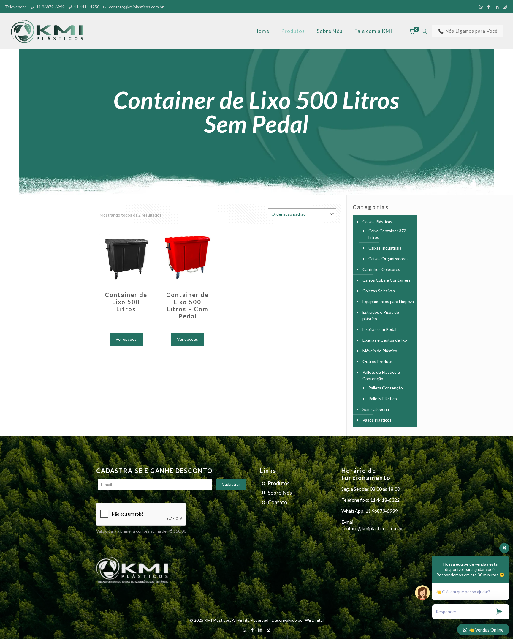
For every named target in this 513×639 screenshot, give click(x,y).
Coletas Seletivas (378, 290)
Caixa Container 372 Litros (387, 234)
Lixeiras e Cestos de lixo (384, 340)
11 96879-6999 (50, 6)
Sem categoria (375, 409)
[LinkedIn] (497, 6)
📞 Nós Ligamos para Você (468, 31)
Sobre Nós (280, 492)
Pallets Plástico (382, 398)
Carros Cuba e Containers (386, 280)
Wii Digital (314, 620)
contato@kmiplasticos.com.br (136, 6)
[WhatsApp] (481, 6)
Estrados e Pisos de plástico (380, 315)
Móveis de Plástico (379, 350)
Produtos (278, 483)
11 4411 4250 (86, 6)
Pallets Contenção (385, 387)
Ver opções (126, 339)
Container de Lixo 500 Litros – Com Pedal (187, 305)
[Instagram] (505, 6)
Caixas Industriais (384, 247)
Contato (277, 502)
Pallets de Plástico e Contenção (381, 375)
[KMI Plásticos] (48, 31)
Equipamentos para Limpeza (388, 301)
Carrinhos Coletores (381, 269)
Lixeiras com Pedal (379, 329)
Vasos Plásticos (377, 419)
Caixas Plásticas (377, 221)
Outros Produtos (378, 361)
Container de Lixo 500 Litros (126, 302)
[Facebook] (489, 6)
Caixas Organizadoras (388, 258)
